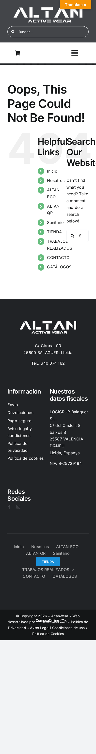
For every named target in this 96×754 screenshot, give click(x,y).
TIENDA (54, 231)
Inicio (52, 171)
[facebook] (9, 507)
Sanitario (55, 222)
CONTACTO (58, 257)
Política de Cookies (48, 634)
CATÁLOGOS (59, 266)
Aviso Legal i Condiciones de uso (57, 628)
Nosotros (55, 180)
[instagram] (18, 507)
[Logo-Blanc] (48, 9)
